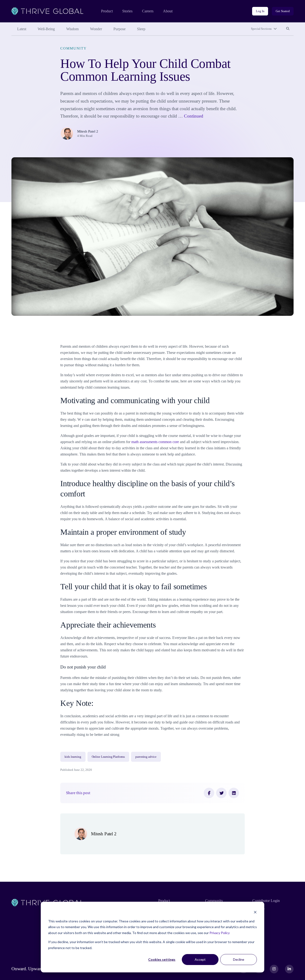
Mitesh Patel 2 (87, 131)
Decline (238, 959)
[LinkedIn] (234, 793)
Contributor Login (266, 901)
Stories (127, 11)
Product (107, 11)
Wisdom (72, 29)
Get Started (283, 11)
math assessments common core (155, 442)
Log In (260, 11)
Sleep (141, 29)
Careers (147, 11)
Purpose (119, 29)
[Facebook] (209, 793)
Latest (21, 29)
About (168, 11)
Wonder (96, 29)
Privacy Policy (219, 933)
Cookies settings (161, 959)
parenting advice (146, 756)
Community (73, 48)
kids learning (73, 756)
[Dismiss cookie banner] (255, 912)
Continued (193, 116)
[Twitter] (221, 793)
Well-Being (46, 29)
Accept (200, 959)
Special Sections (261, 28)
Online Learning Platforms (108, 756)
